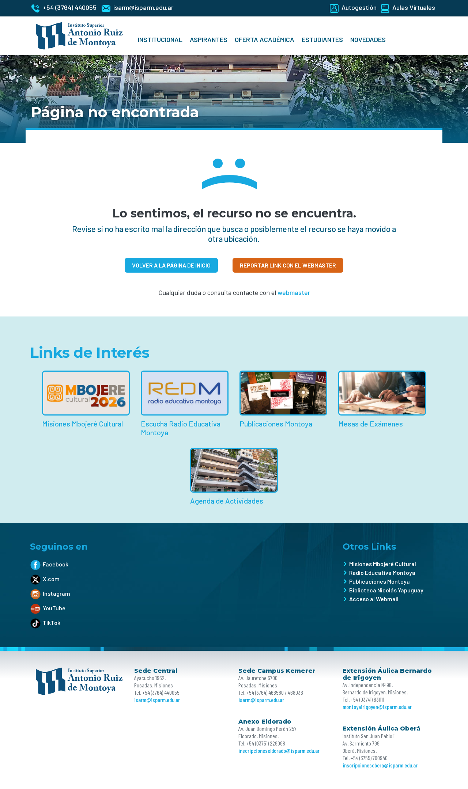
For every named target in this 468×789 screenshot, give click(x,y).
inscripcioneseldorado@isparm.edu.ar (279, 750)
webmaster (294, 292)
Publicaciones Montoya (379, 581)
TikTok (51, 622)
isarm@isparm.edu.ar (157, 699)
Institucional (160, 39)
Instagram (56, 593)
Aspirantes (208, 39)
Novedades (368, 39)
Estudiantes (322, 39)
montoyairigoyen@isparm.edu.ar (377, 706)
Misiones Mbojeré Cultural (382, 563)
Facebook (55, 564)
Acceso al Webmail (374, 598)
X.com (51, 578)
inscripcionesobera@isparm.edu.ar (380, 765)
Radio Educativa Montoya (382, 572)
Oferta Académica (264, 39)
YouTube (54, 607)
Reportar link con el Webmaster (288, 265)
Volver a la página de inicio (171, 265)
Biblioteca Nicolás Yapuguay (386, 590)
